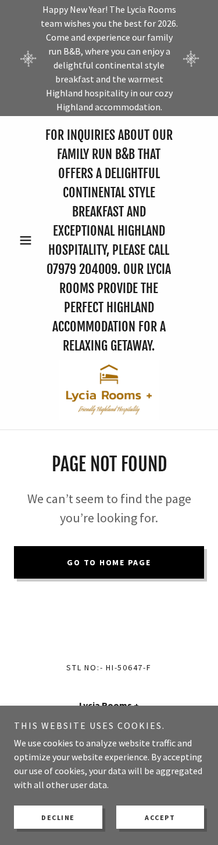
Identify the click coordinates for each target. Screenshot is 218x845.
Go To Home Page (109, 562)
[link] (109, 390)
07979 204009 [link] (82, 269)
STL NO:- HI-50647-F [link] (108, 667)
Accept (160, 817)
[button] (28, 240)
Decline (58, 817)
